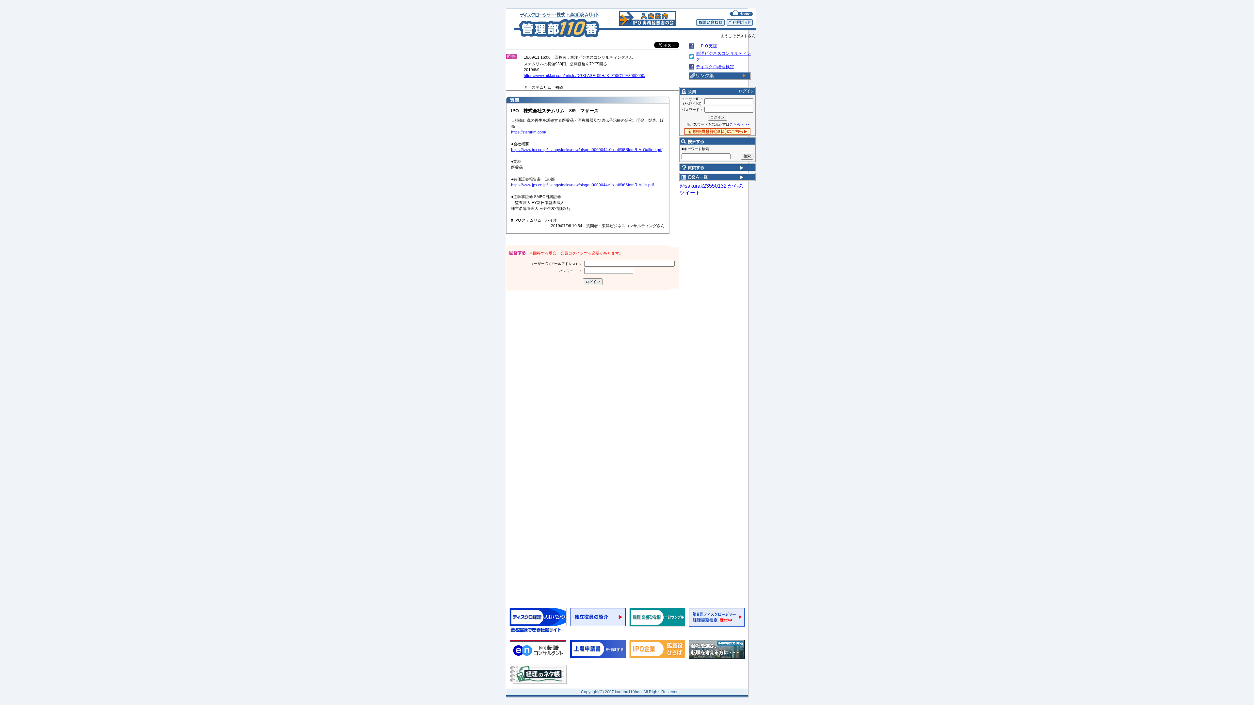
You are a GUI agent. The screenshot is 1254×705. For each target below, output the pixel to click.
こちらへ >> (739, 124)
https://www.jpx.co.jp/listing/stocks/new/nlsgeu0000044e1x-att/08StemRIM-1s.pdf (582, 185)
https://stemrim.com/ (528, 132)
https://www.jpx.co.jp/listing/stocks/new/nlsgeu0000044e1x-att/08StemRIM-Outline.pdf (586, 150)
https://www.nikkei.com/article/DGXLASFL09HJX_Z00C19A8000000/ (584, 75)
